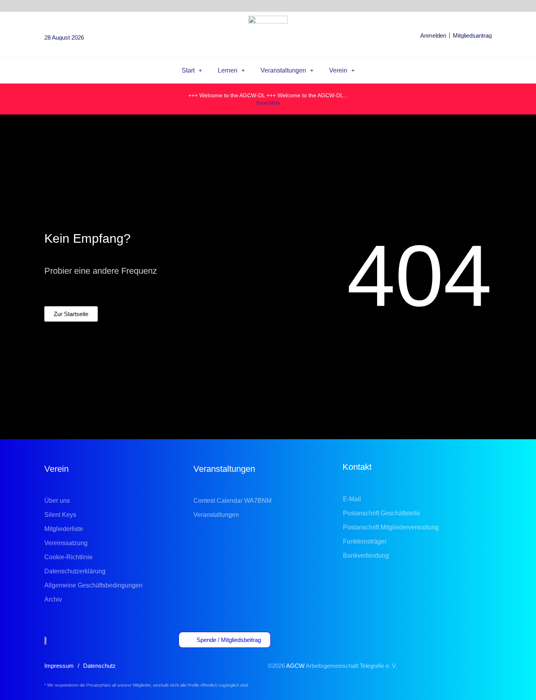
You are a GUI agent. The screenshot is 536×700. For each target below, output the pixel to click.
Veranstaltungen (283, 70)
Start (188, 70)
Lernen (227, 70)
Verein (338, 70)
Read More (268, 103)
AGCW (295, 665)
